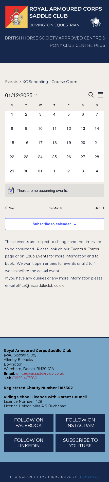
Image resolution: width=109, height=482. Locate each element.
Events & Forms (84, 249)
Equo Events (36, 256)
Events (11, 81)
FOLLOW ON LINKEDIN (28, 443)
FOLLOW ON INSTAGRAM (80, 422)
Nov (11, 208)
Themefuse (88, 476)
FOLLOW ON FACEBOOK (28, 422)
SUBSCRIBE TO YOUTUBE (80, 443)
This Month (54, 208)
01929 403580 (24, 378)
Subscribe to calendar (52, 223)
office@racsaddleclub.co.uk (40, 285)
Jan (97, 208)
